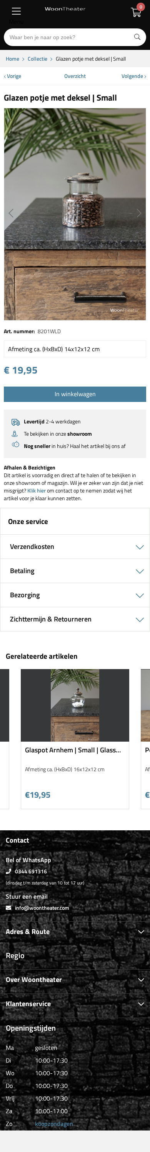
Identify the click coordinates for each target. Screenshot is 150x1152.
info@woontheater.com (42, 908)
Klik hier (36, 490)
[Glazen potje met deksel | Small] (75, 214)
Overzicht (75, 76)
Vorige (13, 76)
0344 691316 (31, 871)
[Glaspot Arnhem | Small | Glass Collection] (75, 739)
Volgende (133, 76)
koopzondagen (54, 1123)
